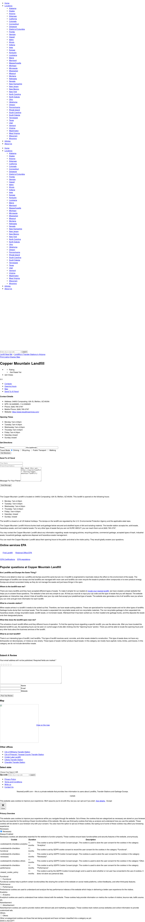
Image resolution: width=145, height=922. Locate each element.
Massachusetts (15, 63)
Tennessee (13, 117)
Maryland (13, 60)
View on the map (43, 725)
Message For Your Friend (10, 480)
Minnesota (13, 68)
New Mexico (14, 89)
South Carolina (15, 112)
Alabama (12, 8)
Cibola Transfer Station (14, 759)
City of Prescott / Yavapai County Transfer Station (24, 754)
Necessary (7, 831)
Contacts (8, 383)
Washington (14, 130)
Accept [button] (109, 801)
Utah (11, 123)
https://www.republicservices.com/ (25, 412)
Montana (12, 76)
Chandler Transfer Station (15, 762)
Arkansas (13, 16)
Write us (8, 784)
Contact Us (9, 787)
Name (23, 685)
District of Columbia (17, 29)
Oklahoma (13, 102)
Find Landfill (8, 552)
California (13, 18)
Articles (8, 141)
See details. (100, 801)
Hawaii (12, 37)
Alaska (12, 11)
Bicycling (26, 450)
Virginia (12, 128)
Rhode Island (14, 110)
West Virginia (14, 133)
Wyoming (13, 138)
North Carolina (15, 94)
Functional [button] (4, 876)
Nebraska (13, 78)
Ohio (11, 99)
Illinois (11, 42)
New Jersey (14, 86)
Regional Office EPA (23, 552)
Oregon (12, 104)
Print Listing (5, 357)
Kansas (12, 50)
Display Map (15, 357)
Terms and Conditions (13, 782)
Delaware (13, 26)
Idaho (11, 39)
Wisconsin (13, 136)
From (2, 447)
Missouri (12, 73)
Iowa (11, 47)
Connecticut (14, 24)
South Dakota (14, 115)
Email (23, 688)
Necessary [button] (4, 828)
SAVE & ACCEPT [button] (7, 920)
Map (6, 389)
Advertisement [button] (6, 902)
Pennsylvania (14, 107)
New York (13, 91)
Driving (16, 450)
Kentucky (13, 52)
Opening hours (10, 386)
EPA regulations (23, 559)
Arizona (12, 13)
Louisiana (13, 55)
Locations (8, 5)
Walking (52, 450)
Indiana (12, 44)
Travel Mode (5, 450)
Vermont (12, 125)
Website (24, 691)
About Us (8, 143)
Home (7, 3)
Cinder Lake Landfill (13, 757)
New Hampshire (15, 84)
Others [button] (2, 913)
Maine (11, 57)
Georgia (12, 34)
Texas (11, 120)
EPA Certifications (7, 559)
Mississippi (13, 70)
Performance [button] (5, 884)
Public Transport (39, 450)
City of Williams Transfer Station (17, 752)
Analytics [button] (3, 892)
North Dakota (14, 97)
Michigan (12, 65)
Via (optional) (31, 447)
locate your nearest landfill (98, 591)
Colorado (13, 21)
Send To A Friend (12, 391)
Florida (12, 31)
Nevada (12, 81)
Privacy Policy (10, 779)
